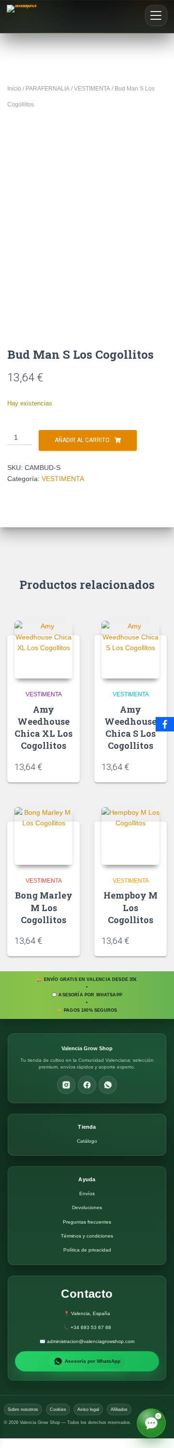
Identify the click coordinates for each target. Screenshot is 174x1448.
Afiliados (119, 1409)
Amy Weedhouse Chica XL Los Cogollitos (43, 728)
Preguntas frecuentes (87, 1222)
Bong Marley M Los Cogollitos (43, 907)
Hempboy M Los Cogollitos (130, 907)
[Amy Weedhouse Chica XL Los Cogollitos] (43, 649)
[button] (156, 15)
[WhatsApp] (108, 1085)
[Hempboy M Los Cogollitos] (131, 836)
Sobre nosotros (23, 1409)
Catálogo (87, 1141)
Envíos (87, 1193)
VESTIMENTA (92, 88)
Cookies (58, 1409)
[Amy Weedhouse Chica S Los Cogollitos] (131, 649)
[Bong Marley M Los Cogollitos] (43, 836)
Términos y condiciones (87, 1236)
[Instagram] (66, 1085)
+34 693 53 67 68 (91, 1327)
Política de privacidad (87, 1249)
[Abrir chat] (151, 1423)
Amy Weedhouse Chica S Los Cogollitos (130, 728)
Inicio (14, 88)
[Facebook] (87, 1085)
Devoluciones (87, 1207)
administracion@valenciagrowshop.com (90, 1341)
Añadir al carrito (82, 440)
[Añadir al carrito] (69, 766)
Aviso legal (88, 1409)
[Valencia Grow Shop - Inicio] (23, 16)
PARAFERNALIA (48, 88)
